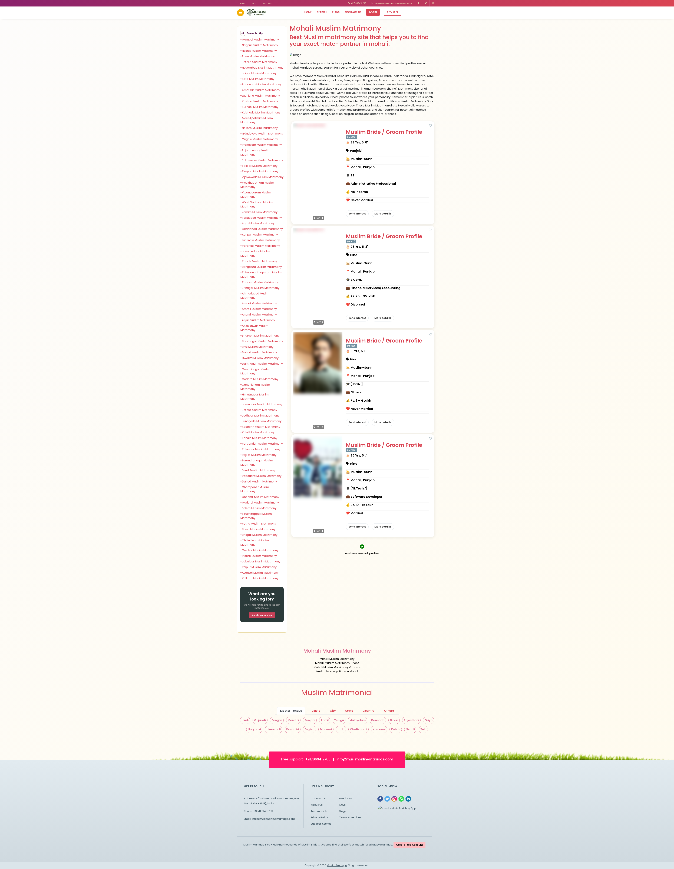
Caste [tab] (316, 711)
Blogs (342, 811)
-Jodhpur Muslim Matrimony (259, 416)
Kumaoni (379, 729)
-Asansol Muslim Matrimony (259, 573)
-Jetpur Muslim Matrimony (258, 410)
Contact (267, 3)
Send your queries (262, 615)
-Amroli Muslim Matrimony (258, 309)
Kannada (377, 720)
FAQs (342, 805)
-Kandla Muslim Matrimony (258, 438)
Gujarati (260, 720)
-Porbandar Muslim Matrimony (261, 444)
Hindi (245, 720)
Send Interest (357, 213)
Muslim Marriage (337, 865)
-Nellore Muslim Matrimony (259, 128)
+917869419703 (358, 3)
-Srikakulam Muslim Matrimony (261, 160)
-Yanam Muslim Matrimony (258, 212)
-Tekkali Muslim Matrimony (258, 166)
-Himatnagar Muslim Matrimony (254, 396)
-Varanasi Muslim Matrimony (260, 246)
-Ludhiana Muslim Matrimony (260, 96)
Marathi (293, 720)
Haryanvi (254, 729)
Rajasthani (411, 720)
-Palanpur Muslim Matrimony (260, 449)
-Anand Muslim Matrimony (258, 315)
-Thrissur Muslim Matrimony (259, 282)
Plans (335, 12)
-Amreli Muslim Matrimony (258, 303)
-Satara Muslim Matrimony (258, 62)
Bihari (394, 720)
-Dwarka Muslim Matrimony (259, 358)
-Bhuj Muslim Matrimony (256, 347)
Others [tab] (389, 711)
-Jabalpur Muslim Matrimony (260, 561)
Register (392, 12)
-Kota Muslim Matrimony (257, 79)
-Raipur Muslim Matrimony (258, 567)
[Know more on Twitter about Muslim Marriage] (426, 3)
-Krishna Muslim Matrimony (259, 101)
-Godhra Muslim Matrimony (259, 379)
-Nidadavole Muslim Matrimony (261, 134)
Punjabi (310, 720)
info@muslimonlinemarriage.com (393, 3)
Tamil (325, 720)
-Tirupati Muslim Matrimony (259, 171)
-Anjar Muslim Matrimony (257, 320)
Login (373, 12)
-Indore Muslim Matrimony (258, 556)
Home (308, 12)
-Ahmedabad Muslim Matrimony (254, 295)
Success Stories (321, 824)
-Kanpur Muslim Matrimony (259, 235)
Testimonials (319, 811)
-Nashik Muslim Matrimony (258, 51)
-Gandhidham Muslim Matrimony (255, 387)
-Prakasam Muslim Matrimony (261, 145)
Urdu (341, 729)
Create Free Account (409, 845)
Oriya (428, 720)
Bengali (277, 720)
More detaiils (382, 213)
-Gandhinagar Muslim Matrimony (255, 371)
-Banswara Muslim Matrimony (261, 84)
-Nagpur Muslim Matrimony (259, 45)
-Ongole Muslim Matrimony (259, 139)
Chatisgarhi (358, 729)
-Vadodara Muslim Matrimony (261, 476)
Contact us (353, 12)
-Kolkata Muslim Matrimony (259, 578)
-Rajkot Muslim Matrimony (258, 455)
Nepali (410, 729)
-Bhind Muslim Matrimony (257, 529)
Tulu (423, 729)
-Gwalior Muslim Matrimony (259, 550)
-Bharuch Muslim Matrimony (259, 336)
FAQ (254, 3)
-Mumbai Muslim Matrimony (259, 40)
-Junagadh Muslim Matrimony (261, 421)
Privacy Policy (319, 817)
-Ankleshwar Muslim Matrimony (254, 328)
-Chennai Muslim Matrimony (259, 497)
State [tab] (349, 711)
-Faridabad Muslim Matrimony (261, 218)
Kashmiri (292, 729)
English (309, 729)
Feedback (345, 798)
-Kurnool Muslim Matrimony (259, 107)
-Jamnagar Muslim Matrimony (261, 404)
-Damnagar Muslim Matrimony (261, 364)
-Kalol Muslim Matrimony (257, 432)
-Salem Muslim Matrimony (258, 508)
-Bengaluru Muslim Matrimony (261, 267)
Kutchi (395, 729)
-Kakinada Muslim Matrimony (260, 112)
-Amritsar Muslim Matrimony (260, 90)
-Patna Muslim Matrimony (258, 524)
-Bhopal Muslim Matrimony (258, 535)
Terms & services (350, 817)
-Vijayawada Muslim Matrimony (261, 177)
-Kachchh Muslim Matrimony (260, 427)
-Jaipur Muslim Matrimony (258, 73)
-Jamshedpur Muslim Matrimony (255, 253)
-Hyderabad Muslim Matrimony (261, 68)
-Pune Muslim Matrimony (257, 56)
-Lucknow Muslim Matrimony (260, 240)
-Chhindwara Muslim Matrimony (254, 542)
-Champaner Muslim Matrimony (254, 489)
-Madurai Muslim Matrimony (259, 503)
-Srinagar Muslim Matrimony (259, 288)
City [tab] (333, 711)
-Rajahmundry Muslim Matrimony (255, 152)
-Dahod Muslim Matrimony (258, 481)
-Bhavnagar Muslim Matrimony (261, 341)
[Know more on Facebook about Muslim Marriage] (418, 3)
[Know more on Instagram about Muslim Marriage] (433, 3)
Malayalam (357, 720)
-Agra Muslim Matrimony (257, 223)
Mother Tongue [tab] (291, 711)
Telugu (339, 720)
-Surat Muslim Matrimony (257, 470)
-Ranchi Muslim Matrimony (258, 261)
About (243, 3)
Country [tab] (369, 711)
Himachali (273, 729)
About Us (317, 805)
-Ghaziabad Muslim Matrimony (261, 229)
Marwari (326, 729)
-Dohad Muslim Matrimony (258, 352)
